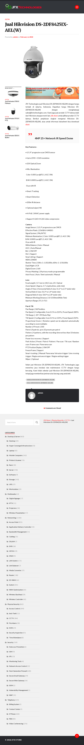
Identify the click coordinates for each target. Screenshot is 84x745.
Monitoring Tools (15, 661)
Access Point (13, 522)
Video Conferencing (16, 724)
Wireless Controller (16, 599)
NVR (11, 628)
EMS (10, 546)
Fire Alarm (12, 623)
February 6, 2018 (26, 37)
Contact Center (14, 709)
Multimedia (11, 494)
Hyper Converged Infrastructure (20, 446)
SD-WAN (12, 580)
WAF (11, 695)
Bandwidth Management (18, 532)
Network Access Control (18, 666)
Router (11, 575)
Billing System (14, 704)
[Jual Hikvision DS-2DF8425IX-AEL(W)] (42, 62)
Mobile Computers (16, 455)
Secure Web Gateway (16, 680)
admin (15, 37)
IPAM (11, 556)
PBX (10, 719)
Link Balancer (14, 566)
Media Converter (15, 570)
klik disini (54, 116)
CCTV (7, 19)
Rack (11, 465)
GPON (11, 551)
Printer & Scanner (15, 460)
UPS (10, 484)
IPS (10, 656)
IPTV (11, 503)
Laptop (11, 450)
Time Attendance (15, 638)
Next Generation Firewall (18, 671)
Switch (11, 585)
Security (10, 642)
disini (28, 124)
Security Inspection (16, 633)
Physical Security (13, 604)
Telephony (11, 700)
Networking (11, 518)
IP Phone (12, 714)
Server (11, 470)
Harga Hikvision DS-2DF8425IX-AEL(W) (40, 379)
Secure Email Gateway (17, 676)
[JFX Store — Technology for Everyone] (42, 7)
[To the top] (77, 736)
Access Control (14, 608)
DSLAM (12, 541)
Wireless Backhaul (15, 594)
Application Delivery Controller (20, 527)
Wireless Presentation (17, 513)
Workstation (13, 489)
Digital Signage (14, 498)
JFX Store (17, 740)
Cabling (12, 537)
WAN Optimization (16, 590)
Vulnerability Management (18, 690)
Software (12, 475)
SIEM (11, 685)
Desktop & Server (13, 436)
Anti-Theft (13, 613)
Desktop (12, 441)
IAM (10, 652)
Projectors (13, 508)
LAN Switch (13, 561)
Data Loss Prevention (16, 647)
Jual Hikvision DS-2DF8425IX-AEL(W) (36, 27)
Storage (12, 479)
